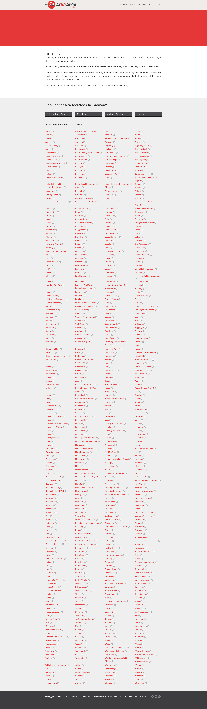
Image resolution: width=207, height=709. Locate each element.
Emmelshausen (52, 262)
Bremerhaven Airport (144, 208)
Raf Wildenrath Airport (85, 541)
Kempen (109, 395)
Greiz (137, 320)
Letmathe (139, 427)
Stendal (49, 608)
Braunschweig (111, 202)
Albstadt (109, 135)
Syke (137, 615)
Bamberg (109, 167)
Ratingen (49, 548)
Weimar (138, 647)
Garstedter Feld (52, 310)
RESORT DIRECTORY (127, 5)
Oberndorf (80, 509)
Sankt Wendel (81, 580)
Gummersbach (111, 327)
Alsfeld (48, 138)
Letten (48, 430)
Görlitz (48, 331)
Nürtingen (109, 505)
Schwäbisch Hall (82, 590)
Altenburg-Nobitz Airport (116, 138)
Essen (107, 269)
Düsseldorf (139, 247)
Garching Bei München (85, 306)
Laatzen (79, 413)
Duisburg (49, 247)
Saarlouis (49, 576)
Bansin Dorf (140, 167)
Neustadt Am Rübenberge (116, 494)
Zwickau (79, 683)
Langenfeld (80, 420)
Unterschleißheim (53, 630)
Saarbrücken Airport (144, 573)
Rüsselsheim (140, 569)
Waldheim (139, 637)
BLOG (159, 5)
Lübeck (48, 441)
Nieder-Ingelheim (142, 498)
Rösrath (78, 569)
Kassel (108, 388)
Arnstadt (139, 142)
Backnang (109, 149)
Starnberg (139, 605)
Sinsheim (79, 597)
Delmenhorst (110, 230)
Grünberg (139, 324)
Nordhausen (110, 502)
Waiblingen (110, 637)
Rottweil (109, 566)
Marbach (109, 448)
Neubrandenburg (52, 487)
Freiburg (49, 292)
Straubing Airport (53, 612)
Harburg (138, 349)
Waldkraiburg (51, 640)
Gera (107, 313)
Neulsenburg (140, 487)
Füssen (138, 303)
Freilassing (80, 292)
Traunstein (139, 619)
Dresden (109, 244)
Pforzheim (139, 526)
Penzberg (79, 526)
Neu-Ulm (139, 484)
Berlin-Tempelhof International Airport (118, 185)
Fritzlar (78, 299)
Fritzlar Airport (111, 299)
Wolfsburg (109, 672)
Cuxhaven (109, 226)
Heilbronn (79, 356)
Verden (138, 630)
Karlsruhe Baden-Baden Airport (85, 389)
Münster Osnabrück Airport (147, 480)
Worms (48, 676)
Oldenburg (110, 512)
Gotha (48, 320)
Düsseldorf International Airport (55, 252)
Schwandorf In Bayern (115, 583)
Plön (47, 533)
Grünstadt (50, 327)
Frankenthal (110, 281)
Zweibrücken (51, 683)
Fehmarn (139, 272)
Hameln (138, 342)
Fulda (137, 299)
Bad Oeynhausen (142, 156)
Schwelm (109, 587)
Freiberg (139, 288)
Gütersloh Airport (83, 334)
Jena (77, 381)
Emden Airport (141, 258)
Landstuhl (139, 416)
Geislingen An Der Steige (146, 310)
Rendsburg (80, 551)
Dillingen (49, 237)
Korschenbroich (52, 406)
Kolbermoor (80, 402)
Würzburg (139, 676)
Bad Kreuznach (141, 152)
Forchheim (80, 281)
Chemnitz (139, 219)
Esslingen (49, 272)
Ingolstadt (80, 377)
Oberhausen (140, 505)
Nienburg (79, 502)
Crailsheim (80, 226)
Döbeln (78, 247)
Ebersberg (79, 251)
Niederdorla (50, 502)
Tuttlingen (80, 622)
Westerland (110, 654)
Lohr (107, 434)
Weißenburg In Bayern (115, 651)
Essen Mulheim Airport (145, 269)
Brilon (78, 212)
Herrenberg (140, 363)
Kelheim (49, 395)
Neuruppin (80, 494)
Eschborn (49, 269)
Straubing (139, 608)
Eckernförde (140, 251)
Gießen (108, 317)
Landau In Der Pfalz (54, 416)
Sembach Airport (142, 590)
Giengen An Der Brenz (85, 317)
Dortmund (139, 240)
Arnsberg (109, 142)
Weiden (49, 647)
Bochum (49, 198)
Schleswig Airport (143, 580)
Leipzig (78, 423)
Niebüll (108, 498)
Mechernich (80, 455)
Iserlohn (108, 377)
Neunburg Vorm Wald (144, 491)
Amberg (49, 142)
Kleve (137, 398)
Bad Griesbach (141, 149)
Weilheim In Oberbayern (116, 647)
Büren (48, 219)
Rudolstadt (140, 566)
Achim (138, 131)
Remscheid (50, 551)
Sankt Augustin (142, 576)
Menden (138, 459)
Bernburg (139, 184)
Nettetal (79, 484)
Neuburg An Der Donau (115, 487)
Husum (78, 374)
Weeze (138, 644)
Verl (47, 633)
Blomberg (109, 195)
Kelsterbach (80, 395)
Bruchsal (109, 212)
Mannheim (50, 448)
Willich (78, 665)
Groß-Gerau (80, 324)
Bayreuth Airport (112, 170)
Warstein (139, 640)
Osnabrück (50, 519)
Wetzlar (49, 658)
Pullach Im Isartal (53, 537)
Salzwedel (110, 576)
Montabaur (140, 470)
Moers (108, 470)
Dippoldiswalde (112, 237)
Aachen (49, 131)
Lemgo (138, 423)
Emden (108, 258)
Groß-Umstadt (111, 324)
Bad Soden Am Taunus (55, 163)
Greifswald (110, 320)
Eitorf (48, 258)
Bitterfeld (79, 195)
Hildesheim (80, 367)
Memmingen (81, 459)
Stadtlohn (109, 605)
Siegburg (49, 594)
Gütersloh (49, 334)
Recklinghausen (112, 548)
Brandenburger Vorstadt (85, 202)
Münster (108, 480)
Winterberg (110, 665)
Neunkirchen (51, 494)
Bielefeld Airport (112, 191)
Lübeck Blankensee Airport (87, 441)
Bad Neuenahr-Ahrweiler (116, 156)
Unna (107, 626)
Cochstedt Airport (83, 223)
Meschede (139, 462)
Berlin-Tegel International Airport (86, 185)
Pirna (77, 530)
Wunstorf (79, 676)
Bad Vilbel (110, 163)
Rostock (108, 562)
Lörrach (108, 438)
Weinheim (50, 651)
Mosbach (49, 473)
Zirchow (109, 679)
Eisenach (109, 255)
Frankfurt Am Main (53, 285)
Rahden (108, 541)
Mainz (138, 445)
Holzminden (80, 370)
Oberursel (109, 509)
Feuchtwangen (82, 276)
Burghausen (140, 212)
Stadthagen (80, 605)
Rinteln (138, 558)
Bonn (107, 198)
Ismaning (139, 377)
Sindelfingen (140, 594)
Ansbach (79, 142)
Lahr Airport (140, 413)
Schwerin (139, 587)
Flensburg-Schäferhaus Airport (148, 276)
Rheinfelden (80, 555)
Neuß (78, 498)
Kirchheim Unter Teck (115, 398)
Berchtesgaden (111, 174)
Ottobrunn (139, 519)
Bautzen (49, 170)
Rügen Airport (111, 569)
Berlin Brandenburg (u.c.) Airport (146, 179)
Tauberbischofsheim (84, 619)
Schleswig (109, 580)
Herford (108, 359)
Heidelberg (110, 352)
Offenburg (80, 512)
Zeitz (47, 679)
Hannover (79, 349)
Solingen (139, 597)
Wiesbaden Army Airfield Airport (116, 659)
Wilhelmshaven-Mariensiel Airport (57, 666)
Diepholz (79, 233)
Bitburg (138, 191)
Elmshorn (79, 258)
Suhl (47, 615)
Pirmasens (50, 530)
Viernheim (109, 633)
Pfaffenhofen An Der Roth (116, 526)
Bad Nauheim (81, 156)
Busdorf (49, 215)
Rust (47, 569)
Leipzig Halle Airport (114, 423)
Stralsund (109, 608)
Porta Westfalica (82, 533)
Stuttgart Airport (142, 612)
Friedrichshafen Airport (55, 299)
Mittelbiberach (82, 470)
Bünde (138, 215)
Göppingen (140, 327)
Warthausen (50, 644)
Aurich (48, 149)
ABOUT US (74, 696)
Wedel (108, 644)
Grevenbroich (51, 324)
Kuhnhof (79, 409)
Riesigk (78, 558)
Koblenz (49, 402)
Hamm (138, 345)
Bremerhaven (111, 208)
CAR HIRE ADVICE (146, 5)
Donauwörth (51, 240)
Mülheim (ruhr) (141, 477)
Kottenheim (80, 406)
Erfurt (48, 265)
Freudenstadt (51, 295)
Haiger (48, 338)
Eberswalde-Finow (113, 251)
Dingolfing (80, 237)
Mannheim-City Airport (85, 448)
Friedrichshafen (142, 295)
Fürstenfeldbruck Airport (86, 303)
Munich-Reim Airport (84, 473)
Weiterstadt (80, 651)
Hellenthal (139, 356)
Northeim (49, 505)
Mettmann (50, 466)
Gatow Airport (81, 310)
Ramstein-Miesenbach (85, 544)
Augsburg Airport (142, 145)
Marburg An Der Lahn (144, 448)
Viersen (138, 633)
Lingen (48, 434)
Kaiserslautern (51, 384)
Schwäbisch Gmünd (54, 590)
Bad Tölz (79, 163)
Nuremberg (80, 505)
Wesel (78, 654)
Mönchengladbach (53, 477)
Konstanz (109, 402)
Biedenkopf (50, 191)
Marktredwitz (111, 452)
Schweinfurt (80, 587)
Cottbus (49, 226)
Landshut (109, 416)
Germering (50, 317)
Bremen (49, 208)
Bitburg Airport (52, 195)
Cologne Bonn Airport (144, 223)
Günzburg (109, 331)
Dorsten (108, 240)
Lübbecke (139, 438)
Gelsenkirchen (51, 313)
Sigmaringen (111, 594)
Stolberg (79, 608)
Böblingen (109, 215)
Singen (48, 597)
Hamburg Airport (82, 342)
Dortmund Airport (53, 244)
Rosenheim (80, 562)
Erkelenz (109, 265)
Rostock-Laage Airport (145, 562)
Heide (78, 352)
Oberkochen (50, 509)
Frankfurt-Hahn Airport (115, 285)
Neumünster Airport (114, 491)
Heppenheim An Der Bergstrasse (84, 361)
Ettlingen (79, 272)
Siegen (78, 594)
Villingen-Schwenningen (56, 637)
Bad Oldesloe (51, 160)
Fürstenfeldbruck (52, 303)
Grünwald (79, 327)
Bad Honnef (110, 152)
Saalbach (49, 573)
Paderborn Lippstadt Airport (87, 523)
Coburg (48, 223)
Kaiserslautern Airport (85, 384)
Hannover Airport (113, 349)
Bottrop (138, 198)
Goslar (138, 317)
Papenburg (110, 523)
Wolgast (139, 672)
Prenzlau (139, 533)
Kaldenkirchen (111, 384)
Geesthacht (110, 310)
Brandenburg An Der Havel (57, 202)
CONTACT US (85, 696)
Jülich (107, 381)
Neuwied (49, 498)
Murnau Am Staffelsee (115, 473)
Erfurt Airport (81, 265)
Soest (107, 597)
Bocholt (138, 195)
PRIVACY (123, 696)
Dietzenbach (111, 233)
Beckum (138, 170)
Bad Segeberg (141, 160)
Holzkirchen (50, 370)
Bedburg (49, 174)
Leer (107, 420)
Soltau (48, 601)
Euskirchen (110, 272)
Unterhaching (141, 626)
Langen (48, 420)
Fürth (107, 303)
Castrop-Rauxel (82, 219)
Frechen (138, 285)
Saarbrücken (110, 573)
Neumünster (80, 491)
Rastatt (108, 544)
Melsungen (50, 459)
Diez (137, 233)
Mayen (48, 455)
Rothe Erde (80, 566)
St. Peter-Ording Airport (116, 601)
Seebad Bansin (111, 590)
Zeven (78, 679)
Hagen (108, 334)
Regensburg (140, 548)
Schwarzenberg (142, 583)
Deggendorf (80, 230)
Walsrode (79, 640)
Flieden (48, 281)
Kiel (47, 398)
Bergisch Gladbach (53, 177)
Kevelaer (139, 395)
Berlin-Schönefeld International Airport (54, 185)
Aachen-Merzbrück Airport (87, 131)
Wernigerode (51, 654)
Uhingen (49, 626)
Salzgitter (79, 576)
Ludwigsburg (141, 434)
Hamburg (49, 342)
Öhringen (109, 683)
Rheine (48, 555)
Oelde (138, 509)
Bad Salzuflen (81, 160)
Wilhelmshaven (142, 661)
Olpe (47, 516)
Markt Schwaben (53, 452)
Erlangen (139, 265)
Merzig (108, 462)
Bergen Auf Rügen (143, 174)
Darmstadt (50, 230)
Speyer (78, 601)
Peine (48, 526)
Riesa (137, 555)
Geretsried (139, 313)
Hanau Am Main (52, 349)
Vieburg (79, 633)
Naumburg (50, 484)
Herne (108, 363)
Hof (107, 367)
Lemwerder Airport (54, 427)
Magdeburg (80, 445)
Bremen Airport (82, 208)
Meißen (138, 455)
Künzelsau (50, 413)
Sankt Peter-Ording (54, 580)
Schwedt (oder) (52, 587)
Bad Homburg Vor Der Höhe (87, 152)
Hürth (107, 374)
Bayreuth (79, 170)
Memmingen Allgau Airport (117, 459)
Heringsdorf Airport (143, 359)
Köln (107, 409)
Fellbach (49, 276)
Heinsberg (109, 356)
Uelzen (138, 622)
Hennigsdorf (51, 359)
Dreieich (79, 244)
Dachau (138, 226)
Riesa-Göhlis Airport (54, 558)
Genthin (79, 313)
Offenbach (50, 512)
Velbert (108, 630)
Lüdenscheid (110, 441)
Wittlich (138, 669)
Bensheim (79, 174)
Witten (78, 669)
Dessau (138, 230)
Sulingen (79, 615)
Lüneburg (139, 441)
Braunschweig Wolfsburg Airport (145, 203)
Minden (48, 470)
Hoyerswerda (51, 374)
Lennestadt (80, 427)
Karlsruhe (49, 388)
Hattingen (50, 352)
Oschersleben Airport (144, 516)
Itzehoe (48, 381)
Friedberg (79, 295)
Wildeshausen (141, 658)
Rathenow (139, 544)
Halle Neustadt (142, 338)
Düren (108, 247)
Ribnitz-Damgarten (113, 555)
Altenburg (79, 138)
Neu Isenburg (111, 484)
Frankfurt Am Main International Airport (84, 286)
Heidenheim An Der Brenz (57, 356)
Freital (138, 292)
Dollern (138, 237)
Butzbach (79, 215)
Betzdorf (139, 187)
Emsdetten (80, 262)
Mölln (137, 473)
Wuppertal (110, 676)
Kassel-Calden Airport (145, 388)
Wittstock (50, 672)
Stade (137, 601)
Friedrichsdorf (111, 295)
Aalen (108, 131)
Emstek (108, 262)
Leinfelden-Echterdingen (56, 423)
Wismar (138, 665)
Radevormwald (142, 537)
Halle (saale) (111, 338)
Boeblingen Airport (83, 198)
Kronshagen (50, 409)
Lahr (107, 413)
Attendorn (80, 145)
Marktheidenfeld (82, 452)
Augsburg (109, 145)
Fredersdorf (110, 288)
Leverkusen (80, 430)
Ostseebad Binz (112, 519)
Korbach (138, 402)
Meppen (49, 462)
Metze (78, 466)
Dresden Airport (142, 244)
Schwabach (80, 583)
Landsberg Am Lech (84, 416)
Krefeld (108, 406)
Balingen (79, 167)
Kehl (137, 391)
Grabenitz (79, 320)
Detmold (49, 233)
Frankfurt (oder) (142, 281)
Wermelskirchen (142, 651)
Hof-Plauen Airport (143, 367)
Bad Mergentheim (53, 156)
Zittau (138, 679)
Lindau (138, 430)
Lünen (48, 445)
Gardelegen (110, 306)
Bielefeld (79, 191)
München (79, 480)
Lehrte (138, 420)
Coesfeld (109, 223)
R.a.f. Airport (111, 537)
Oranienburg (81, 516)
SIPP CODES (112, 696)
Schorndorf (50, 583)
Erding (138, 262)
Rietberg (109, 558)
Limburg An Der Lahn (114, 430)
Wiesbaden (80, 658)
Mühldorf (109, 477)
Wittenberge (110, 669)
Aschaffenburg (52, 145)
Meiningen (110, 455)
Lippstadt (79, 434)
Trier (47, 622)
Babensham (80, 149)
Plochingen (140, 530)
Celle (107, 219)
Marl (137, 452)
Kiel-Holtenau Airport (85, 398)
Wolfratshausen (82, 672)
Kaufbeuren (110, 391)
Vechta (78, 630)
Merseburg (80, 462)
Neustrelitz (140, 494)
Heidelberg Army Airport (146, 352)
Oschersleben (111, 516)
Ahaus (48, 135)
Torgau (108, 619)
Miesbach (139, 466)
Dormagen (80, 240)
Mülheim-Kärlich (52, 480)
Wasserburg (80, 644)
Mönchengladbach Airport (86, 477)
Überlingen (140, 683)
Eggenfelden (80, 255)
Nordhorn (139, 502)
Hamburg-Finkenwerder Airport (115, 343)
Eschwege (80, 269)
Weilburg (79, 647)
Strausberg (80, 612)
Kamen (138, 384)
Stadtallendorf (51, 605)
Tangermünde (51, 619)
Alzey (137, 138)
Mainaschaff (110, 445)
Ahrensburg (80, 135)
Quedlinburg (80, 537)
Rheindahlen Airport (144, 551)
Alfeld (138, 135)
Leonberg (109, 427)
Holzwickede (111, 370)
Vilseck (78, 637)
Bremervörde (51, 212)
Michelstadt (110, 466)
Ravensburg (80, 548)
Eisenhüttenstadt (142, 255)
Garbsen (49, 306)
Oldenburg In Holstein (145, 512)
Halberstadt (80, 338)
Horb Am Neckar (142, 370)
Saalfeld (79, 573)
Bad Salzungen (112, 160)
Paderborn (50, 523)
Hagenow (139, 334)
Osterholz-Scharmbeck (85, 519)
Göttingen (80, 331)
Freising (108, 292)
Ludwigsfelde (51, 438)
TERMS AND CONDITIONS (137, 696)
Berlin (108, 177)
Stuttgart (109, 612)
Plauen (108, 530)
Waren (108, 640)
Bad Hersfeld (51, 152)
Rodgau (49, 562)
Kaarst (138, 381)
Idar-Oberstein (141, 374)
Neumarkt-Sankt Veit (55, 491)
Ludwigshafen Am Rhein (86, 438)
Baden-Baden (141, 163)
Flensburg (109, 276)
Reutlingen (110, 551)
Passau (138, 523)
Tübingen (109, 622)
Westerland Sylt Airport (145, 654)
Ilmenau (49, 377)
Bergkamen (80, 177)
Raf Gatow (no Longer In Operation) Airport (56, 542)
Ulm (77, 626)
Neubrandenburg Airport (86, 487)
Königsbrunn (140, 409)
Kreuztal (139, 406)
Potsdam (109, 533)
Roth (47, 566)
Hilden (48, 367)
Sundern (109, 615)
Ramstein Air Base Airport (146, 541)
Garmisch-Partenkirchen (146, 306)
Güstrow (139, 331)
